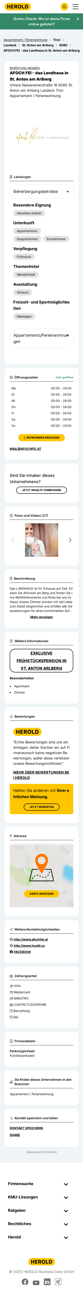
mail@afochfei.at (25, 449)
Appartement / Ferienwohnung (32, 1094)
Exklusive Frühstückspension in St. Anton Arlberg (41, 661)
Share (15, 1135)
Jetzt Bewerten (41, 807)
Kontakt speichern (26, 1128)
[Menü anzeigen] (76, 6)
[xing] (58, 1282)
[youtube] (36, 1282)
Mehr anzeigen (41, 617)
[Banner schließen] (77, 19)
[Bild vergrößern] (62, 528)
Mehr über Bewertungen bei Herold (41, 775)
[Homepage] (17, 6)
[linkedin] (47, 1282)
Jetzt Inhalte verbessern (41, 490)
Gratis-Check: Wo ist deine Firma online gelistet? (41, 21)
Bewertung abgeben (25, 68)
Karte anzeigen (42, 893)
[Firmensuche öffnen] (64, 6)
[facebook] (25, 1282)
